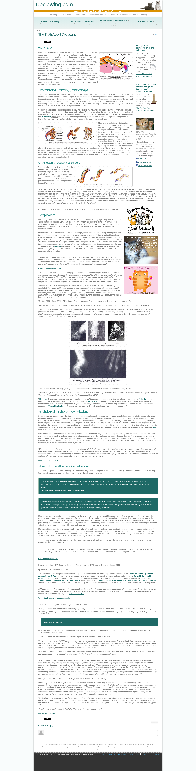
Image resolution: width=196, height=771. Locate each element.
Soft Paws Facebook (144, 159)
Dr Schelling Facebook (145, 166)
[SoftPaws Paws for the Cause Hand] (141, 234)
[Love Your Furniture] (141, 264)
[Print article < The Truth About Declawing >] (153, 35)
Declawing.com (54, 4)
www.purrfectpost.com (145, 110)
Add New (154, 722)
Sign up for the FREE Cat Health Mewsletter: (97, 11)
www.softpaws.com (144, 76)
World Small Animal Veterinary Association (55, 598)
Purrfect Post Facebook (145, 162)
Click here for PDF (76, 594)
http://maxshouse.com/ (47, 713)
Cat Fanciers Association (48, 559)
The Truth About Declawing (57, 34)
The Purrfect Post (143, 108)
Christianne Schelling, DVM (49, 269)
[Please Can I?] (141, 294)
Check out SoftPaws (144, 74)
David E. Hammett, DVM (48, 460)
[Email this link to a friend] (156, 35)
